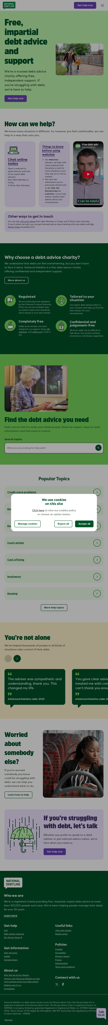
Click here (38, 510)
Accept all (84, 524)
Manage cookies (27, 524)
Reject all (63, 524)
